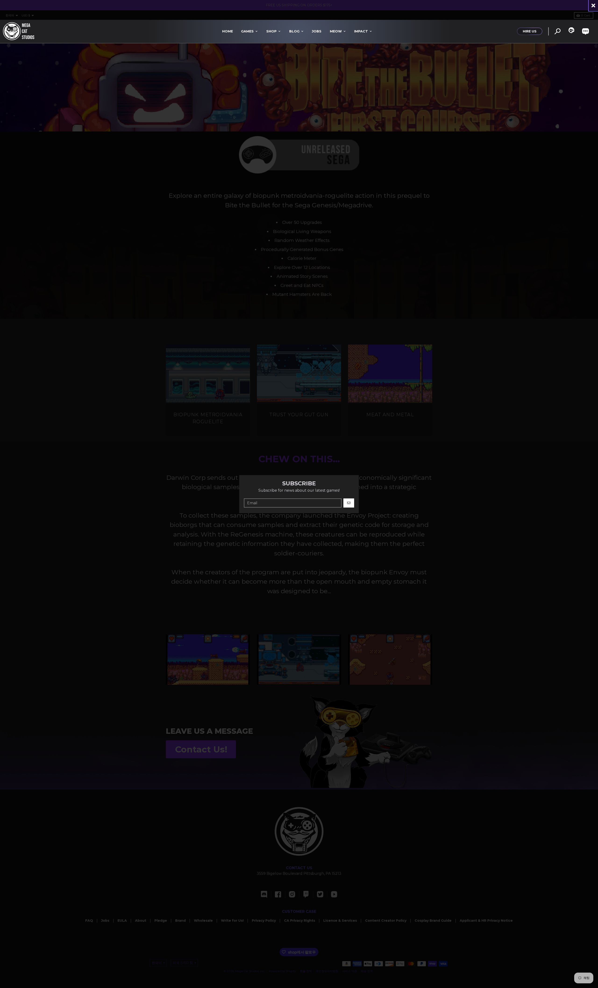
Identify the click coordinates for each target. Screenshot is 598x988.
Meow (336, 31)
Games (247, 31)
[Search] (557, 31)
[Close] (593, 5)
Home (227, 31)
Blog (294, 31)
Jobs (316, 31)
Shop (271, 31)
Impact (361, 31)
